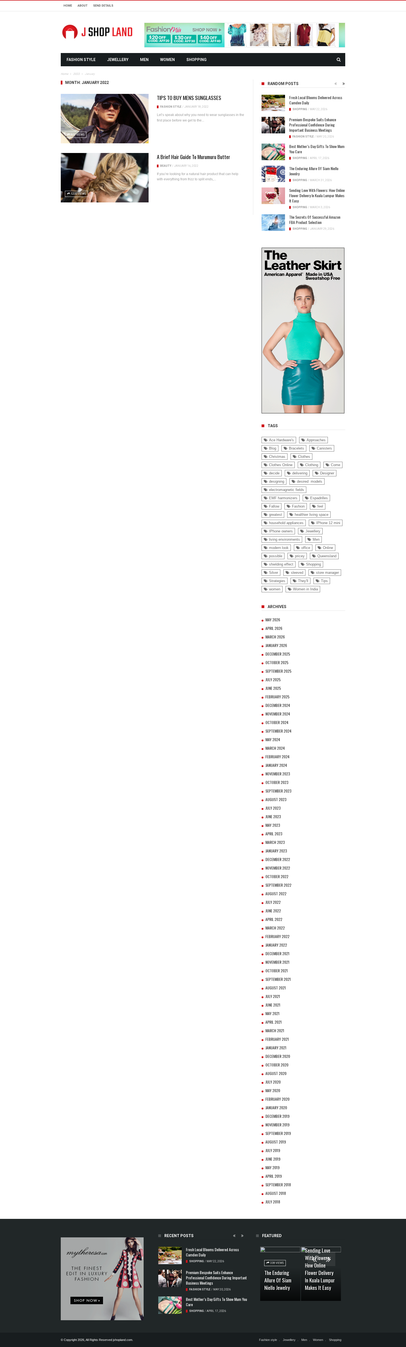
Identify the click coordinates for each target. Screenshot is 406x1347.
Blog (272, 448)
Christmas (277, 457)
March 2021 (274, 1030)
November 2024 (277, 714)
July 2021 (272, 996)
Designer (327, 473)
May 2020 (272, 1090)
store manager (327, 573)
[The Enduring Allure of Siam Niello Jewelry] (273, 174)
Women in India (305, 589)
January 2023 (276, 851)
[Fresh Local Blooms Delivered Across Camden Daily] (273, 103)
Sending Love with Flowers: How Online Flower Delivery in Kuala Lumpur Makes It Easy (317, 195)
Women (167, 59)
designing (276, 481)
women (274, 589)
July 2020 (273, 1082)
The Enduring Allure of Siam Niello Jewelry (313, 170)
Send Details (103, 5)
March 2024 (275, 748)
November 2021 (277, 962)
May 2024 (272, 739)
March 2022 (275, 928)
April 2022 (273, 919)
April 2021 (273, 1022)
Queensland (326, 556)
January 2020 (276, 1107)
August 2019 (275, 1142)
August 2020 (275, 1073)
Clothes (304, 457)
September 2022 (278, 885)
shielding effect (281, 564)
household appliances (286, 523)
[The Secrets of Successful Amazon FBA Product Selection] (273, 222)
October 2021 (276, 970)
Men (144, 59)
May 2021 (272, 1013)
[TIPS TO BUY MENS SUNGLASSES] (105, 118)
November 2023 (277, 773)
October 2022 (276, 876)
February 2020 (277, 1099)
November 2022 (277, 868)
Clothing (311, 465)
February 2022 (277, 936)
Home (68, 5)
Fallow (274, 506)
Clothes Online (280, 465)
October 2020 (276, 1065)
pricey (300, 556)
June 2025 (273, 688)
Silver (273, 573)
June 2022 (273, 910)
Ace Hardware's (281, 440)
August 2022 (275, 893)
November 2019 (277, 1124)
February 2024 (277, 756)
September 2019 (278, 1133)
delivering (299, 473)
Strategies (277, 581)
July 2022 (273, 902)
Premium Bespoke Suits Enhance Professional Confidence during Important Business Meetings (312, 125)
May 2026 (272, 619)
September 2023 (278, 791)
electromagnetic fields (286, 490)
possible (275, 556)
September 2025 (278, 671)
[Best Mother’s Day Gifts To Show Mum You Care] (273, 152)
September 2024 (278, 731)
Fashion (298, 506)
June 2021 (272, 1005)
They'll (303, 581)
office (305, 548)
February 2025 (277, 696)
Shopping (196, 59)
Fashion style (81, 59)
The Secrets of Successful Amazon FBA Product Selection (314, 219)
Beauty (165, 165)
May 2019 (272, 1167)
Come (335, 465)
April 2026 (273, 628)
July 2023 (273, 808)
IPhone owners (281, 531)
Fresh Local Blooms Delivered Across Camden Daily (315, 99)
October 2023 (276, 782)
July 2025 (273, 679)
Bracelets (296, 448)
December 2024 (277, 705)
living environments (284, 539)
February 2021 (277, 1039)
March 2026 (275, 637)
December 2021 (277, 953)
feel (320, 506)
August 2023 (275, 799)
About (83, 5)
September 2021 (278, 979)
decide (274, 473)
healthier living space (311, 515)
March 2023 (275, 842)
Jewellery (117, 59)
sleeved (297, 573)
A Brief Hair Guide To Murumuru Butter (193, 156)
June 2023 (273, 816)
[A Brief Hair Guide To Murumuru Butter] (105, 177)
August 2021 (275, 988)
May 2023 (272, 825)
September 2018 (278, 1184)
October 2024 (276, 722)
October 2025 (276, 662)
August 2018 (275, 1193)
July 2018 (272, 1202)
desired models (309, 481)
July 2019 (272, 1150)
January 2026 (276, 645)
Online (328, 548)
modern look (279, 548)
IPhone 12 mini (328, 523)
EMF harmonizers (283, 498)
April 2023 (273, 833)
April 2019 (273, 1176)
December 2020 (277, 1056)
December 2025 (277, 654)
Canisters (324, 448)
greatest (275, 515)
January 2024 (276, 765)
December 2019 (277, 1116)
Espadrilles (319, 498)
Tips (324, 581)
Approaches (316, 440)
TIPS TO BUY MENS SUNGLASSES (189, 97)
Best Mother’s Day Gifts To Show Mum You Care (316, 148)
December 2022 (277, 859)
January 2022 (276, 945)
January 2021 (275, 1047)
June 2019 (272, 1159)
